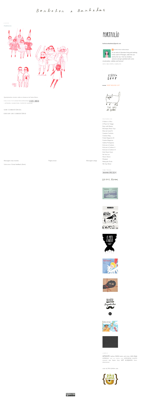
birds (117, 356)
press (122, 358)
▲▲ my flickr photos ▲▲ (110, 368)
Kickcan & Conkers (108, 145)
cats (131, 356)
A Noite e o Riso (107, 121)
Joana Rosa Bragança (121, 49)
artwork (8, 103)
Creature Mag (106, 135)
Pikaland (105, 159)
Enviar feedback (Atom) (18, 164)
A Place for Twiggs (108, 124)
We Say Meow (106, 164)
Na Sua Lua (106, 154)
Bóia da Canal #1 (107, 131)
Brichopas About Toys (109, 128)
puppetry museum (26, 103)
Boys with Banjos (107, 126)
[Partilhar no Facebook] (36, 101)
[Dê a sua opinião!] (32, 101)
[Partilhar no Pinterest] (38, 101)
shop (118, 360)
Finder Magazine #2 (108, 138)
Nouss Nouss (106, 157)
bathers (112, 356)
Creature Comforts (107, 133)
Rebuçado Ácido (107, 161)
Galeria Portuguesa (108, 143)
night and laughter (115, 358)
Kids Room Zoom (107, 152)
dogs (135, 356)
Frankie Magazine (107, 140)
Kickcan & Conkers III (109, 150)
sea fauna (112, 360)
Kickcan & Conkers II (108, 147)
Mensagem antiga (91, 160)
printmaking (127, 358)
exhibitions (16, 103)
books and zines (125, 356)
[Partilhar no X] (34, 101)
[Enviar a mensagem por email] (30, 101)
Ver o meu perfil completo (111, 64)
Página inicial (52, 160)
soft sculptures (127, 360)
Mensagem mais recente (11, 160)
